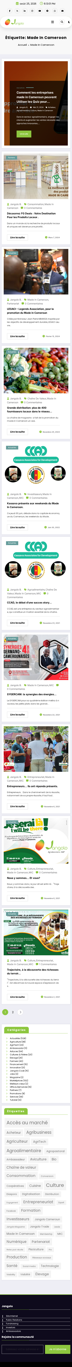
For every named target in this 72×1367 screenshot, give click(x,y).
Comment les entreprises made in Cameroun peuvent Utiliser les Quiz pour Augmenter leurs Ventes (37, 97)
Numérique (16, 1241)
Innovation (20, 88)
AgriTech (14, 1045)
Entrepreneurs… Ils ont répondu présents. (32, 786)
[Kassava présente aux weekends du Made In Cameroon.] (36, 465)
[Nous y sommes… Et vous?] (36, 840)
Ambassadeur (16, 1159)
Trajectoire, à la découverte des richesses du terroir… (32, 971)
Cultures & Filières (19, 1054)
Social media (29, 1266)
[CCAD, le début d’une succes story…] (36, 561)
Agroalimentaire (23, 110)
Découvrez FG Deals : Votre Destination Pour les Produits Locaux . (31, 215)
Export (61, 1202)
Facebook (11, 1211)
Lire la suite (24, 134)
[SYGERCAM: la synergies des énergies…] (36, 657)
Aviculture (38, 1159)
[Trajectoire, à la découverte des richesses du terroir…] (36, 932)
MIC (21, 497)
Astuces (14, 1051)
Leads (57, 1226)
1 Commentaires (48, 964)
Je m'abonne (57, 1349)
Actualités (12, 253)
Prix (50, 1249)
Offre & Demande (18, 1087)
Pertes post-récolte (15, 1249)
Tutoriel (13, 1099)
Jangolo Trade (39, 1227)
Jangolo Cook (17, 1070)
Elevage (14, 1057)
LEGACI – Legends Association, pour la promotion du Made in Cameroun (30, 310)
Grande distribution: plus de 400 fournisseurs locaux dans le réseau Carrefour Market (28, 410)
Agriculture (15, 1041)
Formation (31, 1210)
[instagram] (32, 10)
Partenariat (13, 303)
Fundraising (12, 1323)
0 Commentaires (33, 207)
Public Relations (14, 1319)
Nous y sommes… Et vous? (23, 878)
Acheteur (51, 107)
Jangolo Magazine (16, 1226)
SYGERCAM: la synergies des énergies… (31, 694)
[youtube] (39, 10)
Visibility (11, 1274)
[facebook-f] (9, 10)
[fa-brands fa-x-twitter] (17, 10)
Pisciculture (36, 1249)
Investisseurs (34, 494)
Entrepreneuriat (35, 777)
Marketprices (16, 1080)
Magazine (15, 1077)
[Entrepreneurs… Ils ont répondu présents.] (36, 748)
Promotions (15, 1093)
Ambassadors (13, 1331)
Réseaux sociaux (41, 1257)
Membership (46, 1234)
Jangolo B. (23, 107)
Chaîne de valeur (36, 398)
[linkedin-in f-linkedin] (24, 10)
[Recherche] (62, 22)
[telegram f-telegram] (47, 10)
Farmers (14, 1061)
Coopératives (15, 1186)
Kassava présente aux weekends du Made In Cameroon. (33, 505)
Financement (16, 1064)
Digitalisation (31, 1194)
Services (14, 1096)
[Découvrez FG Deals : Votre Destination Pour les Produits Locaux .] (36, 176)
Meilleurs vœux (17, 1083)
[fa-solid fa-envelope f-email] (62, 10)
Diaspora (12, 1194)
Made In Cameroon (45, 110)
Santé (12, 1265)
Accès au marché (27, 1122)
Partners (11, 158)
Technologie (50, 1266)
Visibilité (25, 1274)
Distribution (52, 1194)
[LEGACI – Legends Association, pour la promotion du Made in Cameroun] (36, 271)
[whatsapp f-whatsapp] (54, 10)
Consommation (35, 204)
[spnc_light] (69, 22)
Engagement (12, 1202)
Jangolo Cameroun (47, 1219)
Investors (10, 1327)
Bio (54, 1159)
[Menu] (52, 22)
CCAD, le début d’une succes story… (29, 602)
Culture (33, 110)
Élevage (42, 1274)
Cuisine (35, 1185)
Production (17, 1257)
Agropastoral (55, 1151)
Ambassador (17, 1048)
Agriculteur (17, 1141)
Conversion (47, 1176)
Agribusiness (38, 1132)
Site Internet (12, 1316)
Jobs (12, 1074)
